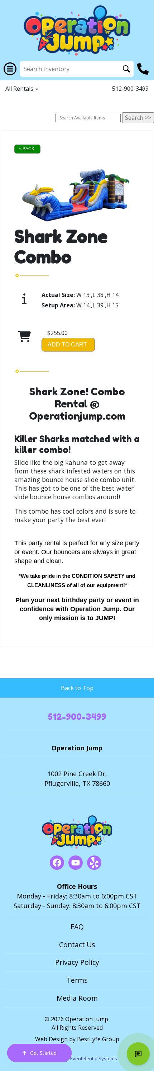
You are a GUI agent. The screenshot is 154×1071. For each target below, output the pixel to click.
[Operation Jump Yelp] (94, 862)
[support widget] (138, 1053)
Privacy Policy (77, 962)
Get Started (43, 1052)
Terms (77, 980)
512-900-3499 (130, 89)
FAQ (77, 926)
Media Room (77, 998)
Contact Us (77, 944)
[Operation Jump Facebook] (57, 862)
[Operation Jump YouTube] (75, 862)
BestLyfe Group (98, 1039)
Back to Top (77, 688)
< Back (26, 148)
